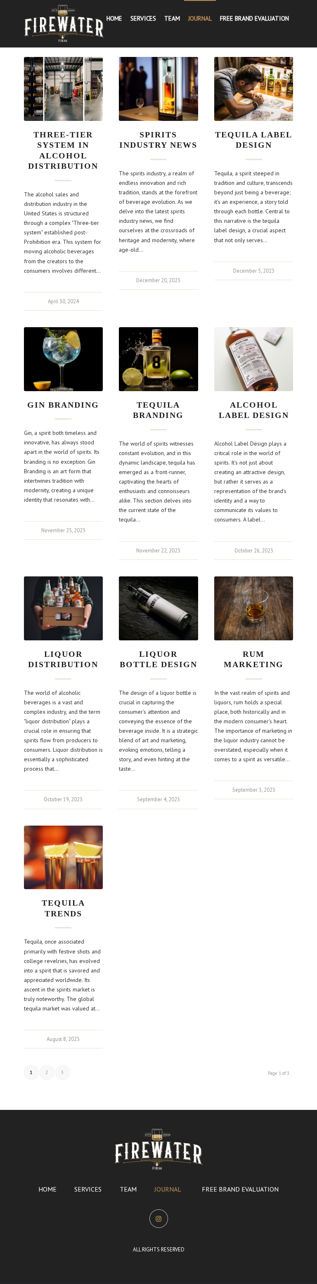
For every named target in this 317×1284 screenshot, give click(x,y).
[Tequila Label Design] (253, 89)
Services (88, 1189)
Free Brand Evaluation (240, 1189)
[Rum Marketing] (253, 608)
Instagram (158, 1216)
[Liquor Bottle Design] (158, 608)
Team (128, 1189)
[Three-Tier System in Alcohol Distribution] (63, 89)
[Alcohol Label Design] (253, 359)
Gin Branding (63, 405)
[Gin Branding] (63, 359)
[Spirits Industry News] (158, 89)
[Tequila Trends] (63, 858)
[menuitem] (114, 18)
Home (47, 1189)
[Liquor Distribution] (63, 608)
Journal (167, 1189)
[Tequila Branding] (158, 359)
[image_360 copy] (64, 23)
